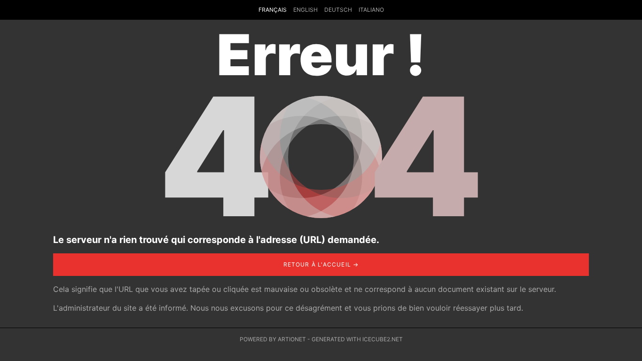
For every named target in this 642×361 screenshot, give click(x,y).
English (305, 9)
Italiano (371, 9)
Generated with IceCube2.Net (357, 339)
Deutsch (338, 9)
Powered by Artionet (273, 339)
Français (272, 9)
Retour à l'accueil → (321, 264)
